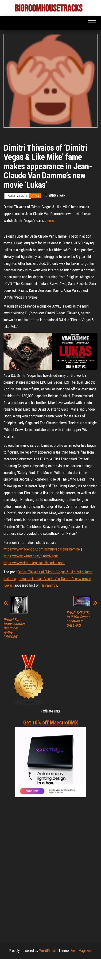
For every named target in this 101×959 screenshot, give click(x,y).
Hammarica (48, 585)
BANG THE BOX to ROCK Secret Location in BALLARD (78, 619)
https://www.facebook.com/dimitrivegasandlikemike (42, 549)
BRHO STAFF (57, 195)
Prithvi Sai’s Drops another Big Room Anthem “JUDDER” (14, 628)
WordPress (47, 950)
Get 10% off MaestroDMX (50, 722)
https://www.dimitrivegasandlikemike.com (34, 563)
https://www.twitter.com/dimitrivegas (31, 556)
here (50, 220)
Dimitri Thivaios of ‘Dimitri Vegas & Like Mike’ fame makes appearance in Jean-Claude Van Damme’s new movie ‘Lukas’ (48, 579)
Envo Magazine (81, 950)
